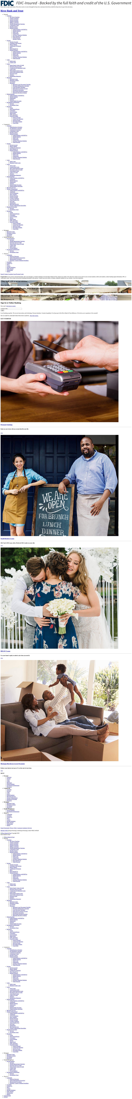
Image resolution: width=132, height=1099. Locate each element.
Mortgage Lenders (14, 80)
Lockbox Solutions (14, 198)
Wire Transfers (13, 194)
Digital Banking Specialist (16, 186)
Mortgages (9, 77)
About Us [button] (6, 253)
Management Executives (16, 259)
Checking (9, 15)
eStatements (16, 33)
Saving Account (13, 145)
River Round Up (17, 36)
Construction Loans (14, 167)
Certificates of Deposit (15, 147)
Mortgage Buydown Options (20, 92)
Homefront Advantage (18, 90)
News (8, 264)
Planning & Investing (12, 207)
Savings (9, 40)
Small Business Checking (16, 127)
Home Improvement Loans (16, 70)
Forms (11, 108)
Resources (12, 83)
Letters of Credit (14, 172)
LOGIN (6, 1097)
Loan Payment (16, 274)
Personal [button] (6, 14)
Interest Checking (14, 20)
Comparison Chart (14, 25)
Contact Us (9, 263)
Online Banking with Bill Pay (20, 29)
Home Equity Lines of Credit (17, 65)
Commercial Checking (15, 130)
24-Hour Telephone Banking (20, 35)
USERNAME (4, 308)
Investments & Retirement (13, 102)
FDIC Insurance (14, 114)
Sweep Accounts (14, 197)
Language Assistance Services (24, 828)
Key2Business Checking (16, 128)
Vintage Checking (14, 18)
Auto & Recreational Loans (16, 72)
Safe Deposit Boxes (14, 109)
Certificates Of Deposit (15, 46)
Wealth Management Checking (17, 24)
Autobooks (12, 179)
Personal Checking (6, 425)
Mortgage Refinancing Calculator (21, 86)
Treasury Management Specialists (18, 205)
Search (2, 274)
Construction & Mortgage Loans (17, 68)
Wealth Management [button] (9, 237)
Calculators (12, 110)
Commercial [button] (7, 124)
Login (22, 274)
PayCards (12, 201)
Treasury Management (12, 189)
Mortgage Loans (14, 79)
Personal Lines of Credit (15, 66)
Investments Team (14, 105)
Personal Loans (13, 73)
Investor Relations (11, 267)
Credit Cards (13, 62)
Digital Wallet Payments (15, 101)
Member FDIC (4, 830)
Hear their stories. (34, 315)
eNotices (12, 75)
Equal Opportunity (5, 828)
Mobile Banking (17, 31)
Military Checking (14, 22)
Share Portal (13, 113)
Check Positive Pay (14, 200)
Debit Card (15, 32)
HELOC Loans (5, 651)
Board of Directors (14, 256)
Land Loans (13, 69)
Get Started (12, 81)
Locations (9, 262)
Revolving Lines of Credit (16, 169)
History (8, 271)
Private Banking (11, 238)
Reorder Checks (14, 26)
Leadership (9, 255)
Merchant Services (11, 187)
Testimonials (10, 270)
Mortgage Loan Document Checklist (21, 84)
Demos (11, 218)
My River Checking (14, 17)
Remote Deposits (14, 196)
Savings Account (14, 42)
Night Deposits (16, 37)
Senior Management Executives (17, 257)
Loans (8, 64)
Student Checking (14, 21)
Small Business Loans (7, 538)
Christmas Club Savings (15, 43)
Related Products (14, 28)
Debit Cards (13, 61)
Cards (8, 59)
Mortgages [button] (6, 230)
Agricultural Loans (14, 171)
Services (12, 103)
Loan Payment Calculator (19, 87)
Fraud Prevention (14, 116)
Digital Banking (10, 94)
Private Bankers (13, 248)
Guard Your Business (18, 119)
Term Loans (13, 165)
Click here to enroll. (11, 306)
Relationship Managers (15, 76)
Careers (8, 266)
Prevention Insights (17, 121)
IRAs (11, 47)
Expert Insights (13, 112)
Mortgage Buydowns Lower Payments (13, 764)
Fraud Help (15, 123)
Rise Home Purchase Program (20, 91)
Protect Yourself (16, 117)
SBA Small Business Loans (16, 168)
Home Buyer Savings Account (20, 88)
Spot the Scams (16, 120)
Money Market (13, 44)
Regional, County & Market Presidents (19, 260)
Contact (6, 274)
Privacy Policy (13, 828)
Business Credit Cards (15, 163)
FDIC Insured (10, 268)
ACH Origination (14, 193)
